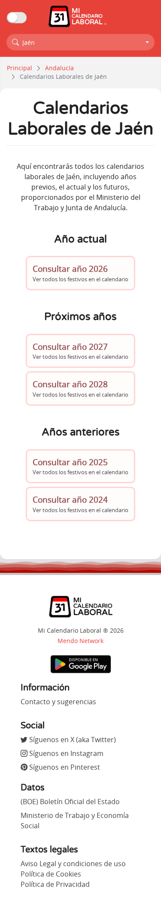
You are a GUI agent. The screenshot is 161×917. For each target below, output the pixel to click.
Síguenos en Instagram (65, 753)
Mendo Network (80, 641)
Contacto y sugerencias (58, 701)
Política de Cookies (51, 874)
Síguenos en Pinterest (63, 767)
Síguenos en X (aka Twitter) (71, 739)
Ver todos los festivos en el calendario (80, 273)
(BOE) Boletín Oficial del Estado (70, 801)
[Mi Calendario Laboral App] (81, 663)
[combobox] (80, 42)
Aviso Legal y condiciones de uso (73, 863)
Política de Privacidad (55, 884)
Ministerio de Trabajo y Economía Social (75, 820)
